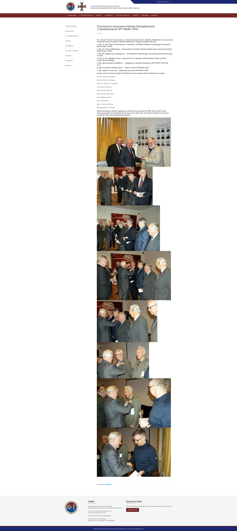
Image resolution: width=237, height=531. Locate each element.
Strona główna (71, 26)
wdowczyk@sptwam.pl (137, 529)
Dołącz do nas (164, 2)
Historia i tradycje (122, 15)
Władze (99, 15)
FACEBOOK (108, 484)
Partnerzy (145, 15)
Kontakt (154, 15)
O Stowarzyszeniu (86, 15)
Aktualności (72, 15)
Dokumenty (109, 15)
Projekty (136, 15)
